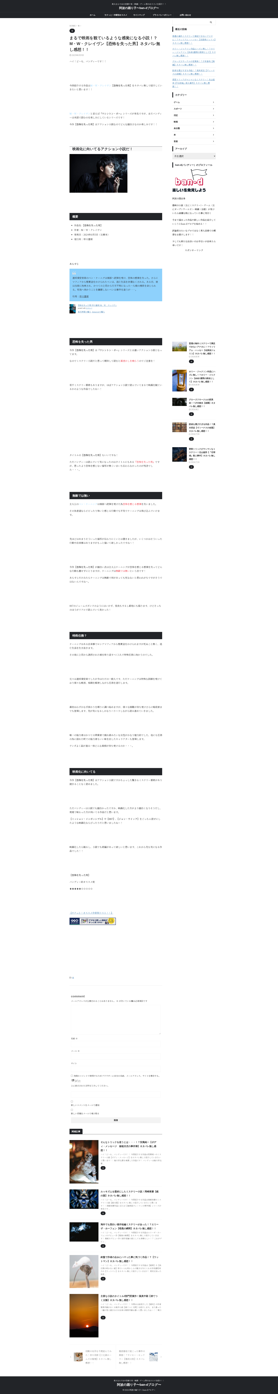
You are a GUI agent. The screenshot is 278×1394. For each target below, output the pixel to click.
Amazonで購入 (98, 311)
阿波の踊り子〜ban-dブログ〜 (139, 8)
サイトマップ (139, 15)
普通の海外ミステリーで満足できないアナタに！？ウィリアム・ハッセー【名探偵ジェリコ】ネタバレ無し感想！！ (193, 39)
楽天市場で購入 (84, 311)
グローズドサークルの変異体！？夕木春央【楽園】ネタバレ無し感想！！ (193, 63)
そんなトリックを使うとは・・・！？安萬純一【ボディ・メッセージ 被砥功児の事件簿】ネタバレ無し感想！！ (128, 1146)
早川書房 (84, 296)
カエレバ (89, 308)
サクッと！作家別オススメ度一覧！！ (116, 16)
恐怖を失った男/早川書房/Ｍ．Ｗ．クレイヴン (97, 305)
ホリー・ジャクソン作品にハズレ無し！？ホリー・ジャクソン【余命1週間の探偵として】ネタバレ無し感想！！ (194, 52)
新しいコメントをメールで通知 (85, 1105)
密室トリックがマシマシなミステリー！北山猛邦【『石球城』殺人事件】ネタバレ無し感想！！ (193, 83)
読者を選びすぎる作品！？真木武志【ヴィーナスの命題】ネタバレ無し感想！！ (193, 72)
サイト (74, 1063)
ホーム (92, 15)
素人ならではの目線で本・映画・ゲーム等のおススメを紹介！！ (139, 1380)
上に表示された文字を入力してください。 (90, 1085)
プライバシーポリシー (162, 15)
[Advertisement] (116, 414)
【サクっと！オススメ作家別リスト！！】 (91, 913)
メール (75, 1050)
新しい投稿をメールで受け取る (85, 1113)
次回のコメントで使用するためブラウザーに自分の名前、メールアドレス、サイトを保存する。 (117, 1075)
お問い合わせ (185, 15)
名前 (74, 1038)
